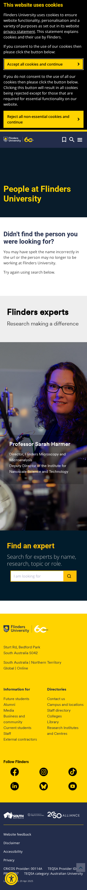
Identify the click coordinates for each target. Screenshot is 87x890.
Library (53, 722)
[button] (64, 140)
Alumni (9, 704)
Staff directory (59, 710)
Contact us (56, 699)
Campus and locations (65, 704)
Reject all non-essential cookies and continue (38, 119)
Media (8, 710)
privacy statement (19, 31)
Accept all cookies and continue (35, 64)
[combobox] (43, 576)
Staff (7, 733)
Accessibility (13, 851)
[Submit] (70, 576)
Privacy (8, 860)
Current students (17, 728)
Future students (16, 699)
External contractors (20, 739)
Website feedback (17, 834)
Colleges (54, 716)
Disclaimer (11, 843)
